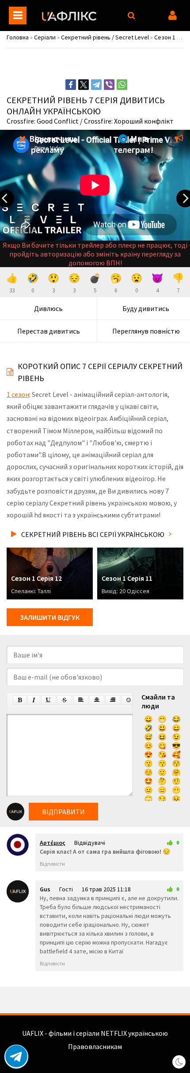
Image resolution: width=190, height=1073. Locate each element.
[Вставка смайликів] (129, 700)
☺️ (148, 772)
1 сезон (18, 394)
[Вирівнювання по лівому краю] (80, 700)
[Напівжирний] (20, 700)
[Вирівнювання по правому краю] (112, 700)
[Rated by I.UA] (95, 1055)
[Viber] (109, 84)
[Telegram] (96, 84)
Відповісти (52, 863)
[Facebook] (70, 84)
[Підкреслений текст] (48, 700)
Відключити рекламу (51, 144)
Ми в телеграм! (133, 144)
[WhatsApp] (122, 84)
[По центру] (96, 700)
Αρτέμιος (52, 843)
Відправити (63, 811)
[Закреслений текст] (64, 700)
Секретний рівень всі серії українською (92, 534)
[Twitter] (83, 84)
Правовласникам (95, 1046)
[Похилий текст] (33, 700)
